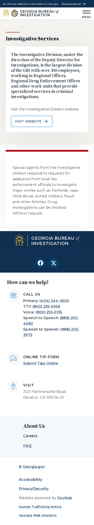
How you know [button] (71, 4)
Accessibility (30, 479)
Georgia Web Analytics (38, 515)
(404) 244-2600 (54, 301)
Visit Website (28, 121)
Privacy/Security (34, 489)
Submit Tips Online (40, 363)
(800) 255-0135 (49, 312)
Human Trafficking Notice (40, 507)
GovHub (64, 498)
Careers (30, 436)
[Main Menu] (85, 13)
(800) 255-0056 (46, 306)
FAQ (27, 446)
